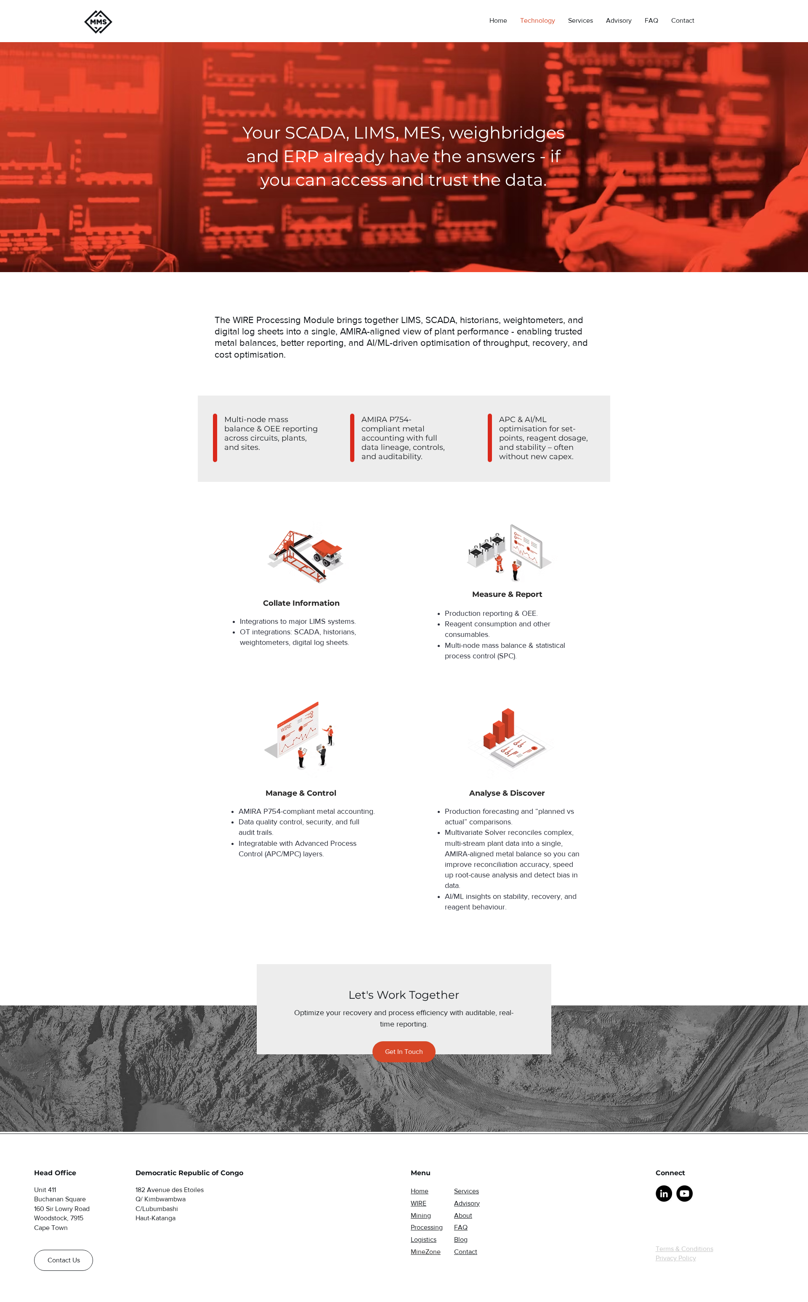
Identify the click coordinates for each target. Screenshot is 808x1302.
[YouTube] (684, 1193)
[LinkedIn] (664, 1193)
